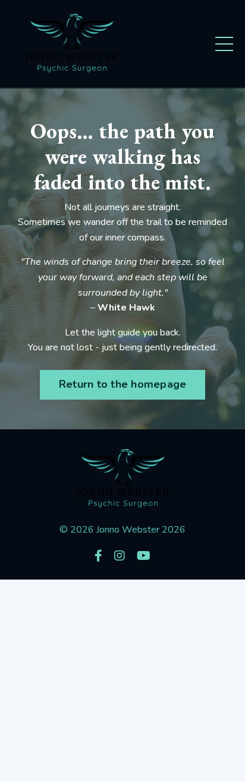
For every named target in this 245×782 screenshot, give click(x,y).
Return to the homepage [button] (123, 384)
